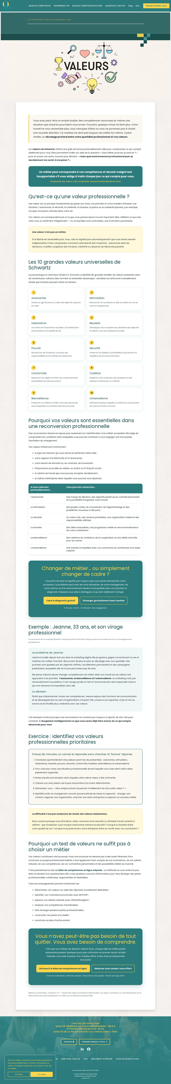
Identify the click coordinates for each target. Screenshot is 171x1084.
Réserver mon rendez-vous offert (113, 968)
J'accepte (41, 1074)
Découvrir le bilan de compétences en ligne (63, 968)
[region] (30, 1067)
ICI (89, 1078)
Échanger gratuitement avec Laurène (103, 600)
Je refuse (19, 1074)
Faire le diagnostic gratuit (61, 600)
